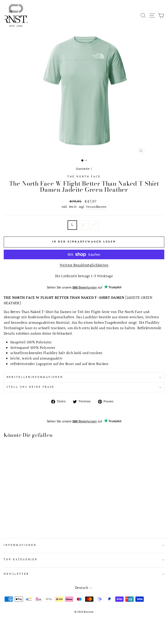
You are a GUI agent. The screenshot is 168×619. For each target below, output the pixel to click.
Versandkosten (96, 207)
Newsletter (16, 574)
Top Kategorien (21, 559)
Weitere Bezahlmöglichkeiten (84, 265)
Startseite (82, 168)
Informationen (20, 545)
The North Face (84, 177)
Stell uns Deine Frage (30, 387)
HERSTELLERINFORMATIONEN (35, 377)
